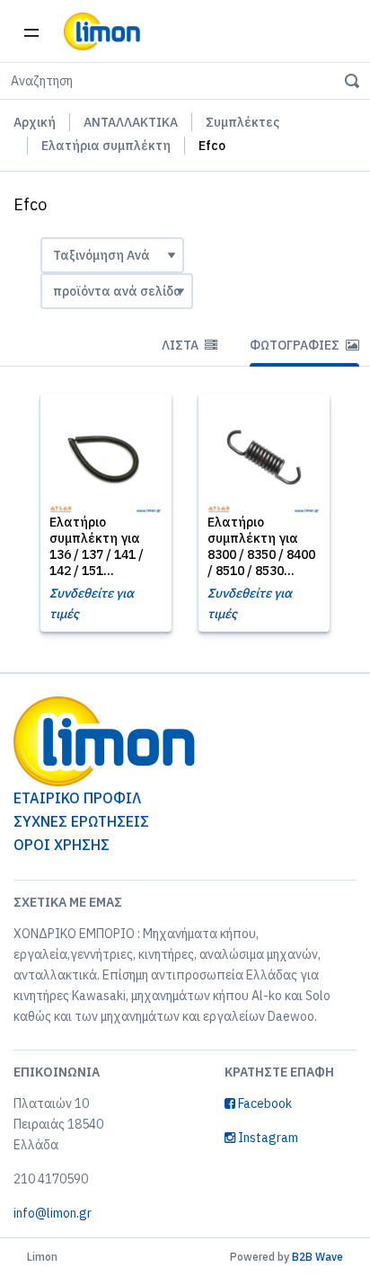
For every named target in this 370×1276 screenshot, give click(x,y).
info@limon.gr (52, 1213)
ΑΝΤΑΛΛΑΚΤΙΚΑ (131, 122)
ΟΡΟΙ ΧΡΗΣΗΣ (61, 845)
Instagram (266, 1138)
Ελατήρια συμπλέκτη (106, 145)
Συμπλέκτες (242, 122)
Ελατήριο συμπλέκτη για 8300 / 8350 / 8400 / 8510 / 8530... (261, 546)
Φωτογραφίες (296, 345)
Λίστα (181, 345)
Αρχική (34, 122)
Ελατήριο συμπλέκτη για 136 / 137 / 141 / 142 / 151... (96, 546)
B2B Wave (317, 1256)
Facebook (263, 1103)
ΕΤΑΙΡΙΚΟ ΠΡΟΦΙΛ (77, 798)
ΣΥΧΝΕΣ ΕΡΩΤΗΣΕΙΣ (81, 821)
